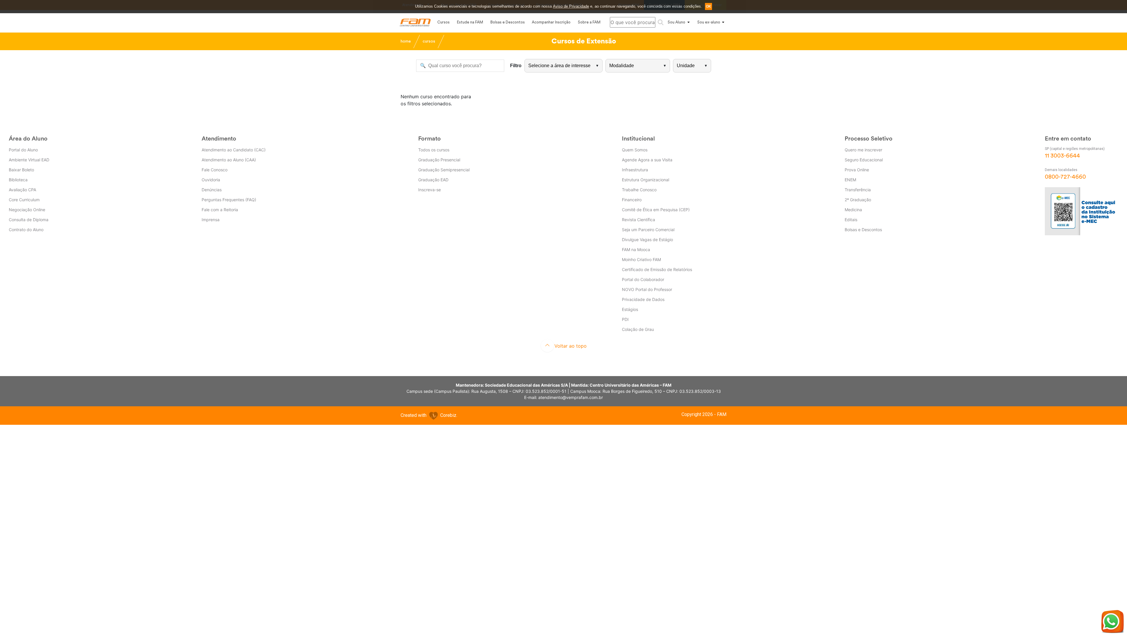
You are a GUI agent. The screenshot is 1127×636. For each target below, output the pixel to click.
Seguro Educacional (864, 159)
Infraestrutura (635, 169)
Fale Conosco (214, 169)
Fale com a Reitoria (220, 209)
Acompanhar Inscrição (551, 22)
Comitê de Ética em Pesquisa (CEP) (656, 209)
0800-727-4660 (1065, 177)
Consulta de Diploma (28, 219)
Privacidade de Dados (643, 299)
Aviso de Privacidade (571, 6)
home (406, 41)
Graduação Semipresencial (444, 169)
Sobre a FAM (589, 22)
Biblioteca (18, 179)
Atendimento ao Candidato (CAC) (234, 149)
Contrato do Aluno (26, 229)
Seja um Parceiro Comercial (648, 229)
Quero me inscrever (863, 149)
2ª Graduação (858, 199)
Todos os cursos (433, 149)
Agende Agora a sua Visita (647, 159)
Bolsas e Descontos (507, 22)
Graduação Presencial (439, 159)
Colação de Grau (638, 329)
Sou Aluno (676, 22)
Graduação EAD (433, 179)
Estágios (630, 309)
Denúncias (212, 189)
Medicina (853, 209)
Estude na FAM (470, 22)
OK (708, 6)
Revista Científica (638, 219)
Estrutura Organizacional (645, 179)
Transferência (858, 189)
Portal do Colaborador (643, 279)
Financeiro (632, 199)
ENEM (850, 179)
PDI (625, 319)
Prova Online (857, 169)
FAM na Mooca (636, 249)
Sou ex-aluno (708, 22)
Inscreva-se (429, 189)
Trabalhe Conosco (639, 189)
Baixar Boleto (21, 169)
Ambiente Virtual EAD (29, 159)
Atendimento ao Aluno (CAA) (229, 159)
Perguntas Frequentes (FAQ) (229, 199)
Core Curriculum (24, 199)
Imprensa (211, 219)
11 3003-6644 (1062, 156)
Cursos (443, 22)
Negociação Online (27, 209)
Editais (851, 219)
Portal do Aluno (23, 149)
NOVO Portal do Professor (647, 289)
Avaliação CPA (22, 189)
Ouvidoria (211, 179)
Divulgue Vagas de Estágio (647, 239)
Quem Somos (634, 149)
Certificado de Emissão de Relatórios (657, 269)
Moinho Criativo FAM (641, 259)
